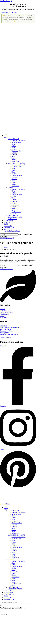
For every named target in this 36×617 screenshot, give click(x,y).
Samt (13, 528)
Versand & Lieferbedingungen (9, 334)
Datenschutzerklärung (6, 331)
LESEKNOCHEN (13, 511)
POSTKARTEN (13, 587)
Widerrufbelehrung (5, 329)
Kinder (14, 568)
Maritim (14, 521)
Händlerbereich (4, 314)
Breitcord (14, 524)
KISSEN (10, 559)
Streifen (14, 531)
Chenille (14, 526)
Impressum (3, 326)
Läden (2, 316)
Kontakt (2, 309)
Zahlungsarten (4, 333)
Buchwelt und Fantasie (18, 512)
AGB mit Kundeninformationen (9, 327)
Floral (13, 516)
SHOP (6, 509)
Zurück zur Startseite (6, 269)
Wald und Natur (16, 514)
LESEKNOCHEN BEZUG (16, 535)
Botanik (14, 517)
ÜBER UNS (8, 597)
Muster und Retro (17, 523)
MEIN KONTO (9, 599)
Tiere (13, 519)
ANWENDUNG (9, 594)
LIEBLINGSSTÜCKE (15, 589)
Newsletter (3, 317)
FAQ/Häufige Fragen (6, 312)
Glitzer (14, 585)
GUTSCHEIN (12, 591)
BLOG (6, 596)
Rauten (14, 530)
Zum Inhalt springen (6, 1)
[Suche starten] (1, 605)
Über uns (3, 310)
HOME (6, 507)
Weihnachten (15, 533)
